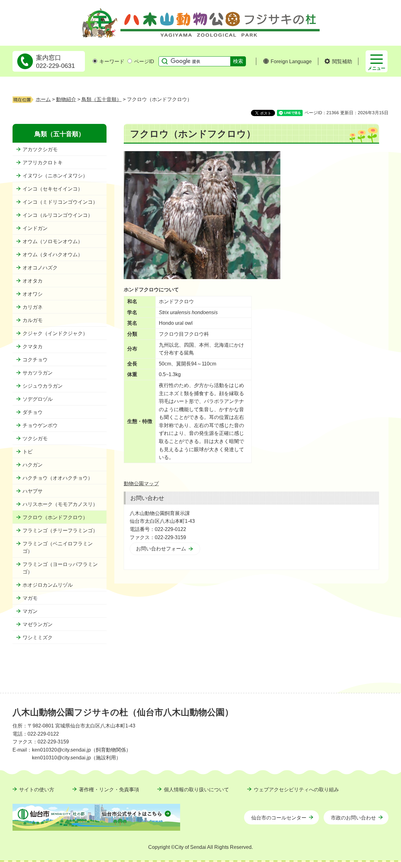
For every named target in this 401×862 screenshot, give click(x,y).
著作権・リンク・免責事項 (109, 789)
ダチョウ (33, 412)
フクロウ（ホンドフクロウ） (55, 517)
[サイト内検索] (163, 61)
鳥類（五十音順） (101, 99)
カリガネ (33, 307)
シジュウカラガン (43, 386)
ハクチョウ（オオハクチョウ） (58, 478)
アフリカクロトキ (43, 162)
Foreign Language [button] (291, 61)
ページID (144, 61)
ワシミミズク (38, 637)
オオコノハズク (40, 267)
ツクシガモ (35, 438)
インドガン (35, 228)
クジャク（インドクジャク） (55, 333)
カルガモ (33, 320)
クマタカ (33, 346)
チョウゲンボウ (40, 425)
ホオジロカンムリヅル (48, 585)
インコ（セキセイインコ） (53, 188)
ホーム (43, 99)
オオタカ (33, 280)
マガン (30, 611)
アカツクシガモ (40, 149)
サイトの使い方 (36, 789)
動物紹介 (66, 99)
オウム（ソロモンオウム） (53, 241)
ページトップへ (374, 697)
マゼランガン (38, 624)
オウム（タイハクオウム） (53, 254)
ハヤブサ (33, 491)
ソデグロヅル (38, 399)
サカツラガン (38, 372)
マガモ (30, 598)
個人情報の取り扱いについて (196, 789)
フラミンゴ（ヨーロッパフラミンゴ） (60, 568)
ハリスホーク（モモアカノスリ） (60, 504)
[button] (338, 61)
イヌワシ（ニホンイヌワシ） (55, 175)
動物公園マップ (141, 483)
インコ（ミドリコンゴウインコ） (60, 202)
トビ (28, 451)
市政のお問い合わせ (353, 817)
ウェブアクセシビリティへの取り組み (296, 789)
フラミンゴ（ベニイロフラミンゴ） (58, 547)
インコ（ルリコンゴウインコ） (58, 215)
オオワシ (33, 294)
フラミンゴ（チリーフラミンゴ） (60, 530)
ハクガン (33, 464)
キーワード (111, 61)
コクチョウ (35, 359)
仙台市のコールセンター (278, 817)
